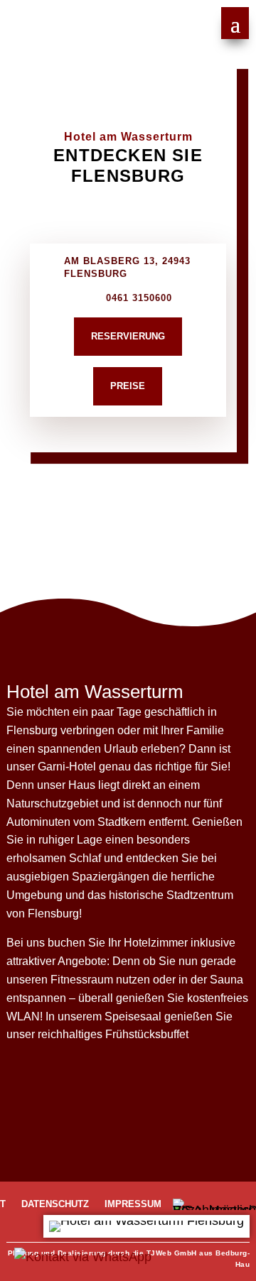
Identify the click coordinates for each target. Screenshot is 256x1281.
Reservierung (128, 336)
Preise (127, 386)
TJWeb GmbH (171, 1253)
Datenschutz (55, 1204)
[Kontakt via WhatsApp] (87, 1257)
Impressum (133, 1204)
